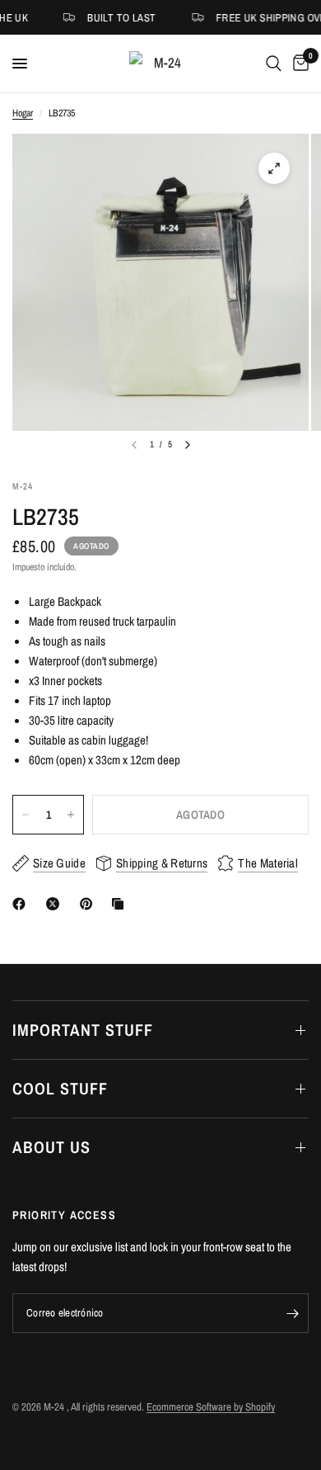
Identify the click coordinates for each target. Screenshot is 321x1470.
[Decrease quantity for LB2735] (25, 815)
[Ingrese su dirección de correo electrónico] (292, 1313)
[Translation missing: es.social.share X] (56, 904)
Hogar (22, 113)
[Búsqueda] (273, 63)
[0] (298, 63)
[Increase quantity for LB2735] (70, 815)
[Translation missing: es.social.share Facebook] (22, 904)
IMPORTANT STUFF (82, 1030)
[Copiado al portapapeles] (121, 904)
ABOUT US (51, 1147)
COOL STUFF (60, 1088)
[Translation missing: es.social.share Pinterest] (90, 904)
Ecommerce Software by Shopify (211, 1407)
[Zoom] (274, 168)
